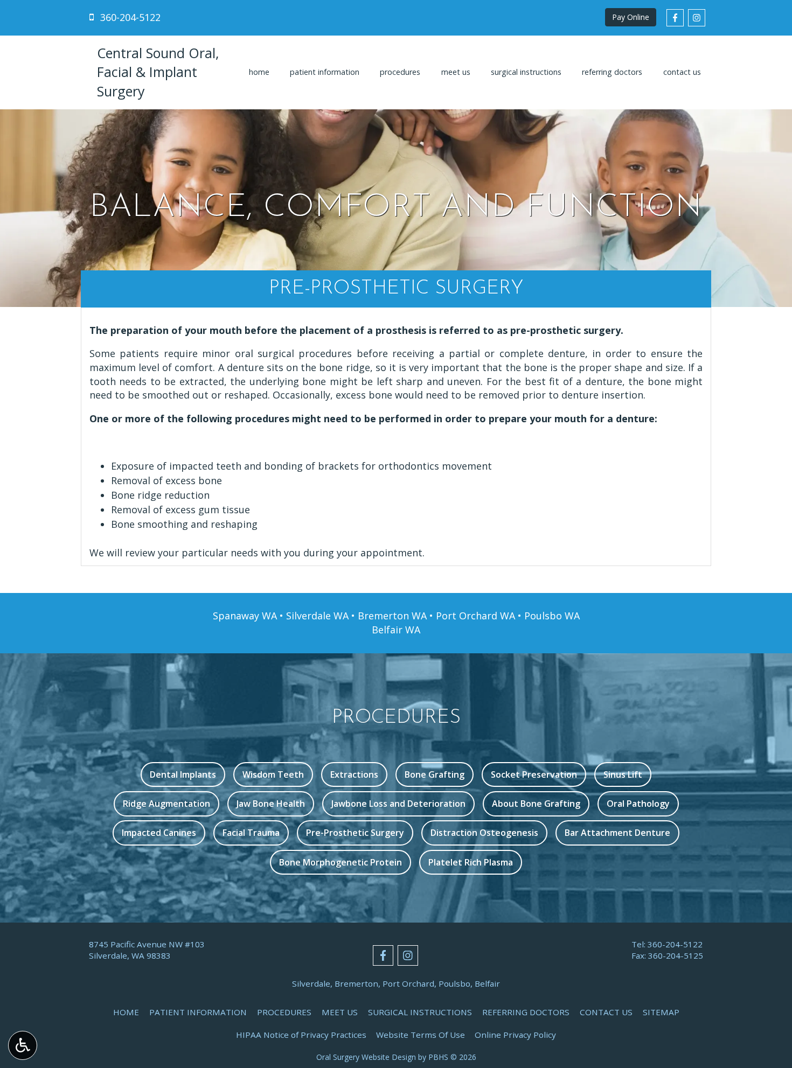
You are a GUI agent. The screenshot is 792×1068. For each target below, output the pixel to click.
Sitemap (661, 1012)
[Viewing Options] (22, 1045)
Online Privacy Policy (515, 1034)
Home (259, 72)
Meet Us (455, 72)
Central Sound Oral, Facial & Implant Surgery (158, 72)
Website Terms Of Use (420, 1034)
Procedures (400, 72)
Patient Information (324, 72)
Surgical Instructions (526, 72)
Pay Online (630, 17)
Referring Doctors (612, 72)
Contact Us (682, 72)
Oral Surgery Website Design (366, 1057)
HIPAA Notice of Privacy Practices (301, 1034)
